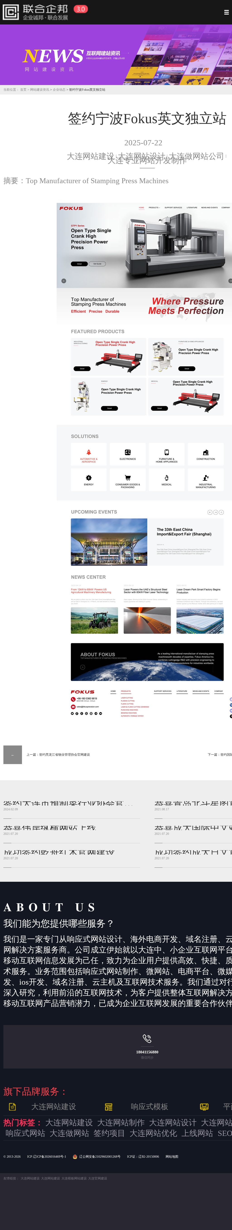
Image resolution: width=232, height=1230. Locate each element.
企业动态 (59, 89)
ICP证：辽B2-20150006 (143, 1156)
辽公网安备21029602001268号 (99, 1156)
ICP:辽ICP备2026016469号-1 (46, 1156)
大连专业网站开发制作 (147, 160)
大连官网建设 (97, 1178)
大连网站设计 (173, 1122)
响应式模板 (149, 1107)
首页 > (25, 89)
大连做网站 (69, 1133)
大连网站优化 (153, 1133)
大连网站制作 (121, 1122)
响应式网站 (25, 1133)
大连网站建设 (90, 156)
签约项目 (109, 1133)
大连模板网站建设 (74, 1178)
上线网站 (197, 1133)
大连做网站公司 (196, 156)
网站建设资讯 (39, 89)
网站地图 (172, 1156)
